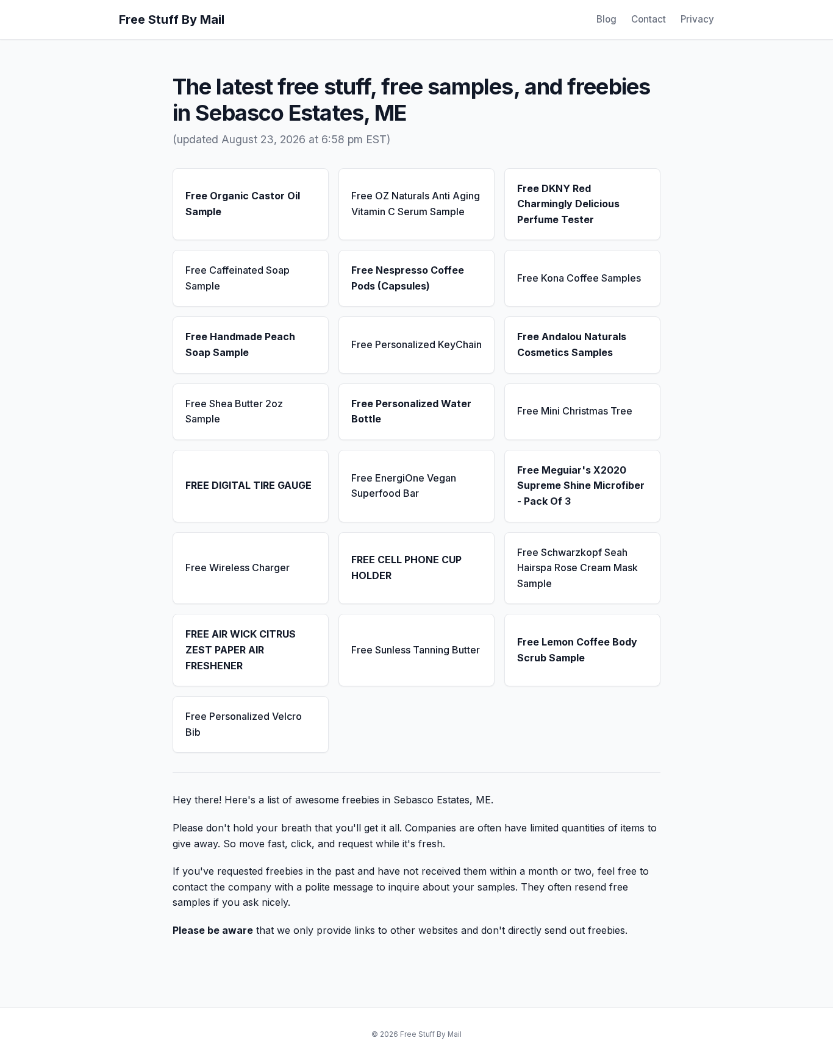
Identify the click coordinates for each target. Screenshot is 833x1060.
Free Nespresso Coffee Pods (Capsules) (407, 278)
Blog (606, 19)
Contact (648, 19)
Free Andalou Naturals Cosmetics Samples (571, 344)
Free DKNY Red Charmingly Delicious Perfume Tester (568, 204)
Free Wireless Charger (237, 567)
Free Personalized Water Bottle (411, 411)
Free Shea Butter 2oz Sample (234, 411)
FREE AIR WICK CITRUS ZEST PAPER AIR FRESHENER (240, 649)
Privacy (697, 19)
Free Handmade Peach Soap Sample (240, 344)
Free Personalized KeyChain (416, 344)
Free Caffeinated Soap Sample (237, 278)
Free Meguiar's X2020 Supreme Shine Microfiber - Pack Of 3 (581, 485)
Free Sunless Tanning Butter (415, 650)
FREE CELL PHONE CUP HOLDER (406, 567)
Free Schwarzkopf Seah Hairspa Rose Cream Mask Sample (577, 567)
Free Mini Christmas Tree (574, 411)
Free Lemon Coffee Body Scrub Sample (577, 650)
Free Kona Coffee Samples (579, 278)
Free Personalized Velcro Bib (243, 724)
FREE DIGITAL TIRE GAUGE (248, 485)
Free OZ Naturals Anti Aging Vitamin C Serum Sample (415, 204)
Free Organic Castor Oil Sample (242, 204)
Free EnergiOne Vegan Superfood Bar (403, 486)
